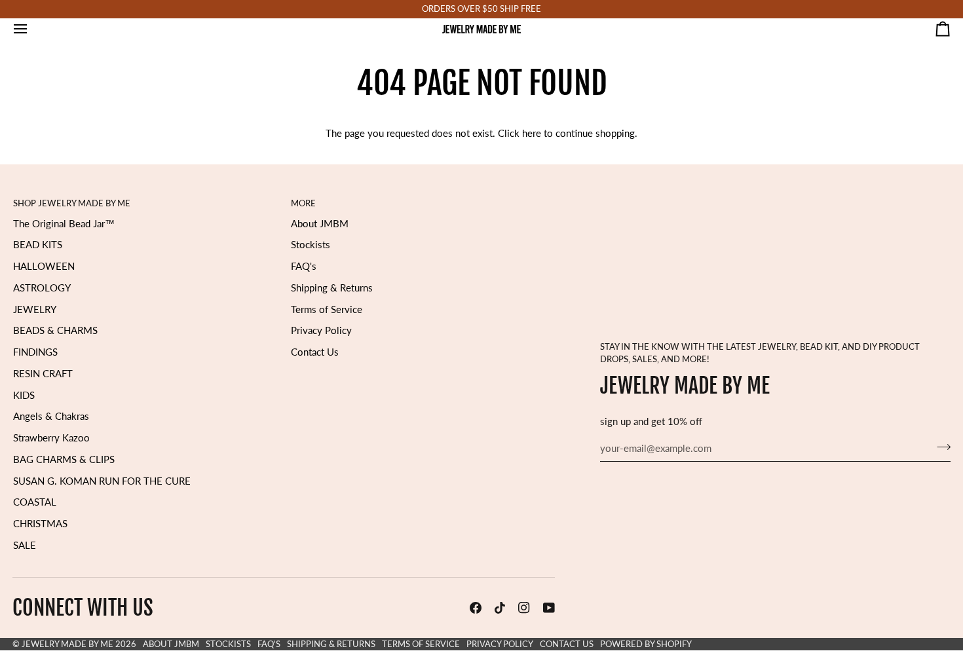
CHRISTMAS (40, 523)
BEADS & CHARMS (55, 330)
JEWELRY (34, 309)
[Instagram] (524, 608)
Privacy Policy (321, 330)
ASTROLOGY (42, 287)
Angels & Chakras (51, 416)
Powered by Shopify (646, 644)
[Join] (940, 446)
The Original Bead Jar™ (64, 223)
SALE (24, 545)
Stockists (310, 244)
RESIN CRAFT (43, 373)
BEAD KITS (37, 244)
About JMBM (320, 223)
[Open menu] (32, 29)
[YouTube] (549, 608)
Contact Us (315, 352)
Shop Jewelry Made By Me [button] (71, 203)
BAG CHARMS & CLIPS (64, 459)
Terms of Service (326, 309)
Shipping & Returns (332, 287)
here (531, 133)
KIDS (24, 395)
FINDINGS (35, 352)
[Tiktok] (500, 608)
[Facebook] (476, 608)
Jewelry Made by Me (67, 644)
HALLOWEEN (44, 266)
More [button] (303, 203)
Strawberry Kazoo (51, 437)
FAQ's (303, 266)
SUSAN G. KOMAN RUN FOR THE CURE (102, 481)
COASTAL (34, 502)
